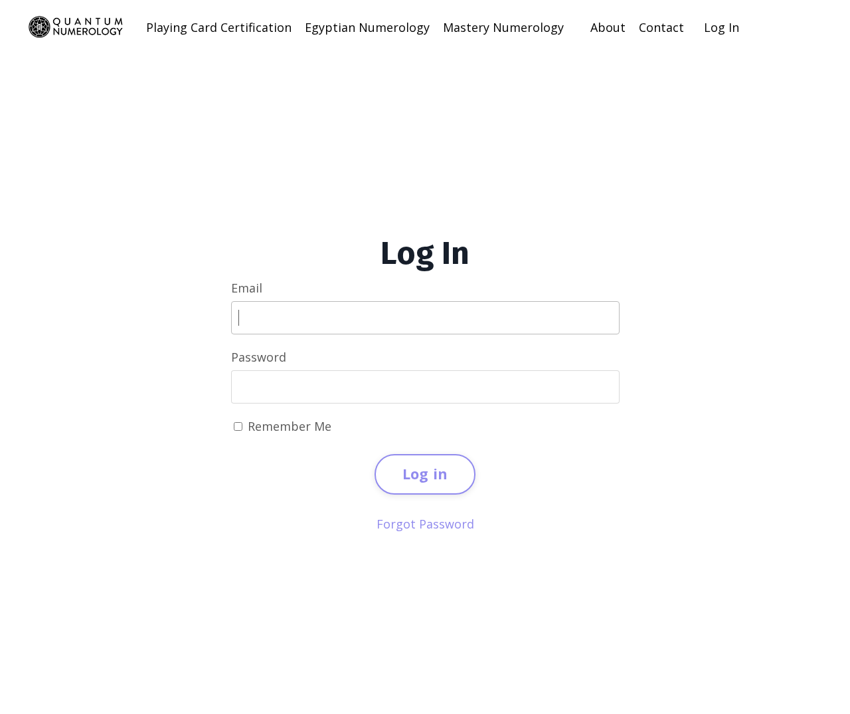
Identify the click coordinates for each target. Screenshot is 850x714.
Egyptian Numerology (367, 27)
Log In (721, 27)
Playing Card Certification (219, 27)
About (608, 27)
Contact (661, 27)
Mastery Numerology (503, 27)
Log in (425, 473)
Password (258, 357)
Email (246, 288)
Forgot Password (425, 524)
